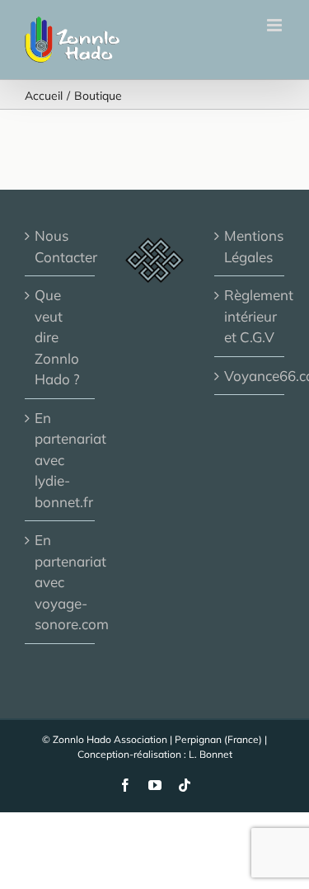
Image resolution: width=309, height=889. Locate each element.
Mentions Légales (250, 246)
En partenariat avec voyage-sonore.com (61, 582)
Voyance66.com (250, 375)
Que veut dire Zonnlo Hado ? (57, 337)
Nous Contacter (61, 246)
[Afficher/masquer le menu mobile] (275, 25)
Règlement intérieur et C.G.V (250, 316)
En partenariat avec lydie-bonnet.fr (61, 459)
